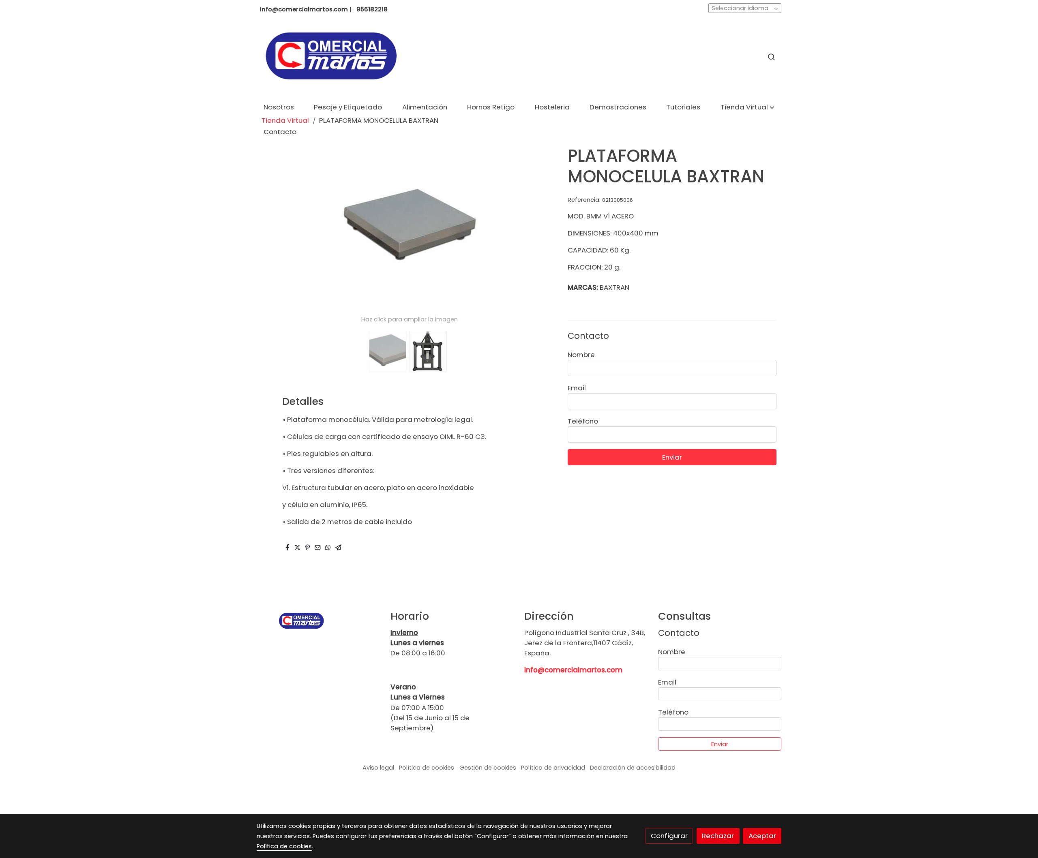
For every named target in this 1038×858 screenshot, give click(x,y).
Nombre (581, 354)
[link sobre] (318, 620)
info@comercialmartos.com (573, 670)
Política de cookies (426, 768)
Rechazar (718, 836)
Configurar (669, 836)
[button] (747, 108)
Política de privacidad (553, 768)
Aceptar (762, 836)
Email (577, 388)
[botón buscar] (771, 57)
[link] (331, 57)
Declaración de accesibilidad (633, 768)
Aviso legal (378, 768)
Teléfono (583, 421)
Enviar (672, 457)
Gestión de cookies (487, 768)
